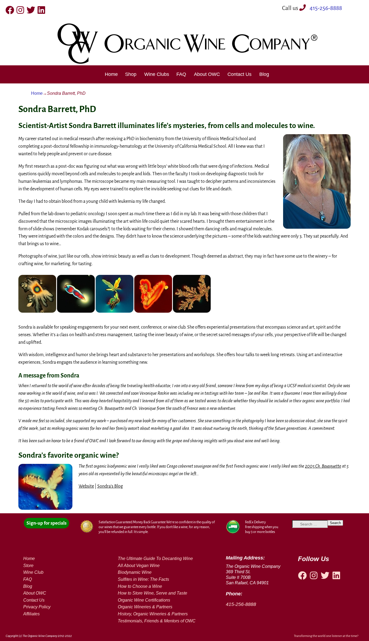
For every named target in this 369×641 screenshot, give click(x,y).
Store (28, 565)
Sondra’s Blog (110, 486)
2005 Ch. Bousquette (323, 466)
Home (111, 74)
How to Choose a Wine (140, 586)
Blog (264, 74)
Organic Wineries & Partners (145, 607)
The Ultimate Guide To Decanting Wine (155, 558)
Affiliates (31, 614)
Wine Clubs (156, 74)
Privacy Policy (37, 607)
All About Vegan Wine (139, 565)
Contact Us (239, 74)
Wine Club (33, 572)
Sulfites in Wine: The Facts (143, 579)
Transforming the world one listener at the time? (326, 636)
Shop (130, 74)
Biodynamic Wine (135, 572)
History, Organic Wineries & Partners (153, 614)
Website (86, 486)
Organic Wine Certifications (144, 600)
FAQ (181, 74)
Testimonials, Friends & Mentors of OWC (157, 621)
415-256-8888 (325, 8)
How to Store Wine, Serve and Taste (152, 593)
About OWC (207, 74)
